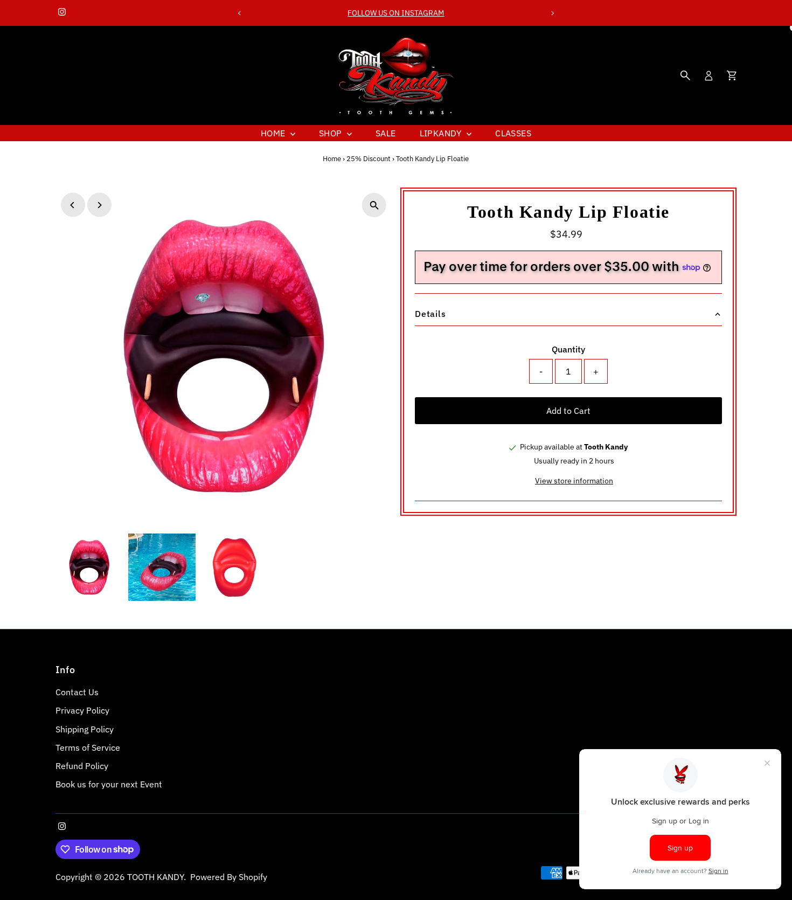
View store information (574, 480)
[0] (732, 75)
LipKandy (442, 133)
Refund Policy (81, 765)
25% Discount (368, 158)
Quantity (568, 349)
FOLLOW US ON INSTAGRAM (396, 13)
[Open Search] (685, 75)
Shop (331, 133)
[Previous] (240, 13)
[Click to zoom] (374, 205)
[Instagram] (61, 13)
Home (274, 133)
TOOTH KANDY (155, 876)
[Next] (552, 13)
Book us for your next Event (108, 784)
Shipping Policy (84, 729)
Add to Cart (568, 410)
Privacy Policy (82, 710)
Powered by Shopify (228, 876)
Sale (386, 133)
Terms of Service (87, 747)
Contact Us (77, 692)
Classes (513, 133)
